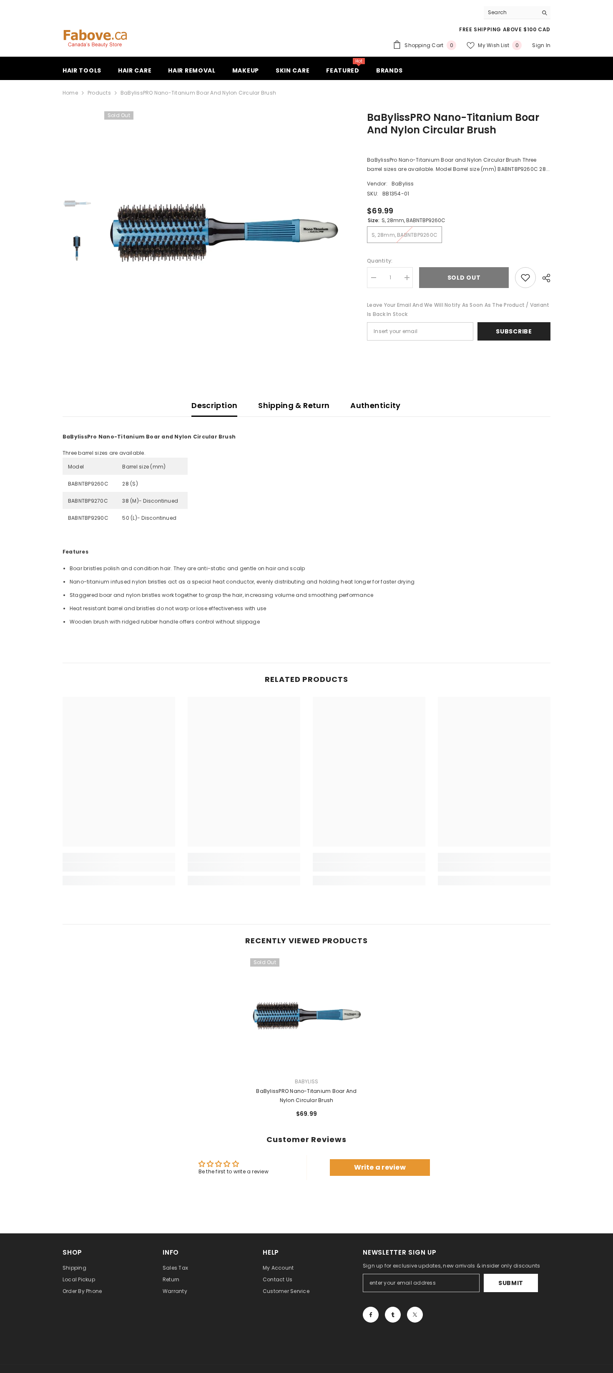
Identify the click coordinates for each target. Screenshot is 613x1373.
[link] (119, 867)
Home (70, 92)
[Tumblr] (393, 1315)
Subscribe (514, 331)
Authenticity (375, 405)
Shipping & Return (293, 405)
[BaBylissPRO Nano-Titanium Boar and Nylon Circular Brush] (306, 1014)
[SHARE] (543, 278)
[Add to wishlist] (525, 277)
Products (99, 92)
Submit (510, 1283)
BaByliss (403, 183)
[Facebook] (371, 1315)
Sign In (541, 45)
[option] (223, 230)
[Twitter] (415, 1315)
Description (214, 405)
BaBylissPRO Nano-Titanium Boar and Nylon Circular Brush (306, 1095)
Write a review (380, 1167)
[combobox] (511, 12)
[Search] (517, 12)
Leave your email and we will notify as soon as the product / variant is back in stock (458, 309)
